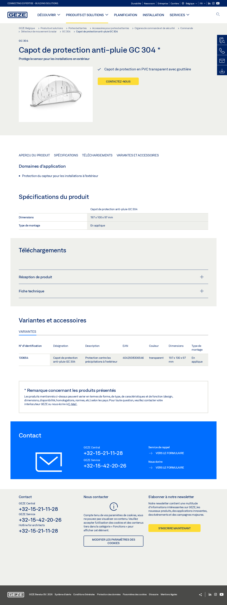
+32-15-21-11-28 (103, 453)
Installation (153, 15)
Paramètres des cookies (135, 594)
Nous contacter (96, 497)
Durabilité (136, 3)
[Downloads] (222, 71)
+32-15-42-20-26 (105, 466)
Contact (25, 497)
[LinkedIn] (209, 3)
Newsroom (149, 3)
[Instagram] (213, 3)
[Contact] (222, 61)
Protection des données (109, 594)
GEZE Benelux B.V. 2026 (41, 594)
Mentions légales (169, 594)
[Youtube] (218, 3)
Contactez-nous (118, 81)
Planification (125, 15)
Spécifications (66, 155)
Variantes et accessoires (138, 155)
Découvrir (46, 15)
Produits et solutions (85, 15)
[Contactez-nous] (222, 51)
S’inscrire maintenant (174, 528)
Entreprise (163, 3)
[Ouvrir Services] (187, 15)
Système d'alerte (63, 594)
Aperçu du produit (34, 155)
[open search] (218, 14)
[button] (189, 3)
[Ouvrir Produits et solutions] (106, 15)
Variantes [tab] (27, 331)
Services (177, 15)
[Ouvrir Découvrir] (58, 15)
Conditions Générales (84, 594)
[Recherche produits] (222, 40)
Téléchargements (97, 155)
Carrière (175, 3)
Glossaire (153, 594)
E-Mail (72, 404)
